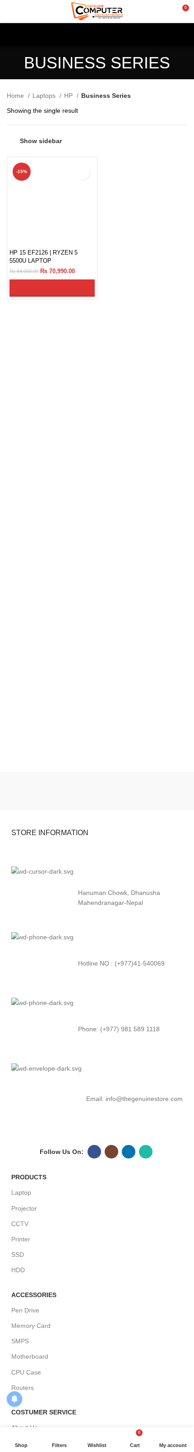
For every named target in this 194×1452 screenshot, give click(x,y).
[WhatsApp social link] (145, 1152)
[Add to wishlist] (82, 172)
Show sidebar (41, 140)
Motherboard (29, 1356)
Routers (22, 1387)
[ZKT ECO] (51, 791)
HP (69, 95)
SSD (17, 1254)
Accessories (33, 1294)
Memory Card (31, 1325)
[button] (52, 288)
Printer (20, 1239)
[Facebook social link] (94, 1152)
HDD (18, 1270)
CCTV (19, 1223)
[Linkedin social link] (128, 1152)
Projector (24, 1208)
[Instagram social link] (111, 1152)
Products (28, 1177)
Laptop (21, 1192)
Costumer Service (43, 1412)
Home (16, 95)
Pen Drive (25, 1310)
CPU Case (26, 1372)
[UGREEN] (143, 791)
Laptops (44, 95)
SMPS (20, 1341)
